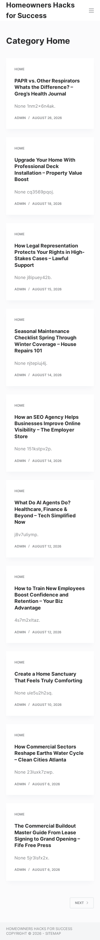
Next (79, 903)
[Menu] (91, 10)
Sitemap (53, 933)
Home (19, 69)
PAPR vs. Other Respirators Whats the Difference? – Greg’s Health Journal (47, 87)
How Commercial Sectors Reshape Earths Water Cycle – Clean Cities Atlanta (49, 753)
